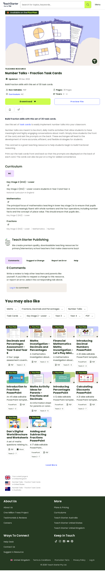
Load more (51, 465)
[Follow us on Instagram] (60, 541)
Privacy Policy (79, 560)
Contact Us (9, 546)
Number (51, 229)
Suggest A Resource (14, 552)
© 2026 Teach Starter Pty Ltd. (53, 565)
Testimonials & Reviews (15, 517)
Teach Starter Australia (66, 517)
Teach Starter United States (68, 522)
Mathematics (39, 229)
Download (26, 101)
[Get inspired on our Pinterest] (72, 541)
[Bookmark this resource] (10, 109)
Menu (97, 4)
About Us (8, 507)
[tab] (9, 173)
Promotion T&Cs (62, 560)
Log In (91, 560)
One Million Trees (16, 512)
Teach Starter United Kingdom (69, 528)
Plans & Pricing (61, 507)
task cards (25, 124)
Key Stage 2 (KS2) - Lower (18, 215)
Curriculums (60, 512)
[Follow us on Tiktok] (56, 541)
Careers (8, 522)
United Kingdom (21, 560)
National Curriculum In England (20, 192)
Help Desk (9, 541)
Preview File (77, 101)
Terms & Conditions (42, 560)
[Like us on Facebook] (64, 541)
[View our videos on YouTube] (68, 541)
